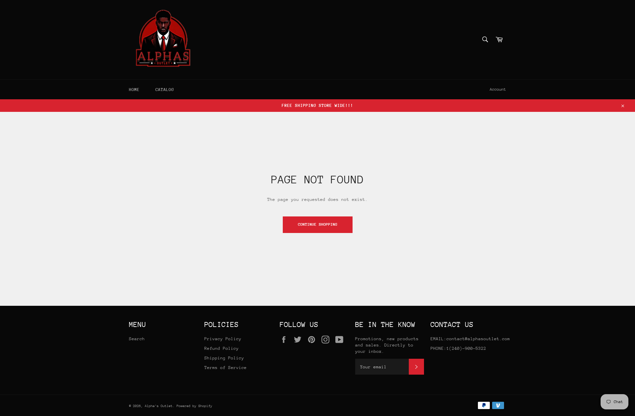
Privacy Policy (222, 338)
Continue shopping (317, 224)
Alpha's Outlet (159, 406)
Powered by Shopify (194, 406)
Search (137, 338)
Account (498, 89)
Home (134, 89)
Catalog (164, 89)
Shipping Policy (224, 357)
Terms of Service (225, 367)
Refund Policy (221, 348)
